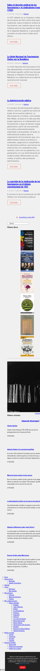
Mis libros (12, 589)
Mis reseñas (13, 591)
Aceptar (23, 667)
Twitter (11, 635)
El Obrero (16, 613)
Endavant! (16, 615)
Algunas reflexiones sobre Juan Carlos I (20, 527)
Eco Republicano (18, 611)
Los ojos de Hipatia (19, 619)
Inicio (6, 577)
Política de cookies (15, 649)
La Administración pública (19, 100)
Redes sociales (9, 633)
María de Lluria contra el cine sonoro (19, 475)
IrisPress (16, 617)
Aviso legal (12, 645)
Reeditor (16, 627)
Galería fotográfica (15, 583)
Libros (6, 587)
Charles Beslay (12, 426)
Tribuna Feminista (19, 631)
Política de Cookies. (25, 663)
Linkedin (11, 641)
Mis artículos (8, 593)
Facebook (12, 637)
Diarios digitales (14, 603)
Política (11, 599)
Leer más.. (14, 41)
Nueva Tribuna (17, 623)
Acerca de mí (8, 579)
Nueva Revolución (19, 621)
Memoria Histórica (15, 597)
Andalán (16, 605)
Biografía (12, 581)
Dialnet (15, 609)
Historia (26, 14)
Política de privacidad (15, 647)
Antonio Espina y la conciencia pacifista (20, 449)
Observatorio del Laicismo (21, 625)
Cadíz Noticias (18, 607)
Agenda (6, 585)
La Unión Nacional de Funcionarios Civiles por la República (23, 58)
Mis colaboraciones (10, 601)
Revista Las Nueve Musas (21, 629)
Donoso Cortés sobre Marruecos (18, 555)
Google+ (11, 639)
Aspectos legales (10, 643)
